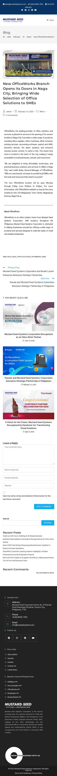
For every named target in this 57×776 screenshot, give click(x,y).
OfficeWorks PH (14, 689)
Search (6, 519)
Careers (10, 662)
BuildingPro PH (13, 693)
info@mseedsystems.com (23, 625)
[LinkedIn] (25, 638)
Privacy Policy (37, 773)
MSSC (9, 257)
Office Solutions (23, 257)
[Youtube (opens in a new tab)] (35, 10)
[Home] (4, 37)
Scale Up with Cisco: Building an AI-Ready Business (22, 536)
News (42, 111)
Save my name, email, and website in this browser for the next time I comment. (27, 497)
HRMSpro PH (12, 682)
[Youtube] (33, 638)
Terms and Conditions (23, 773)
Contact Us (12, 666)
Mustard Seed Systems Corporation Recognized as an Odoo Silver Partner (29, 335)
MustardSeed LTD (14, 697)
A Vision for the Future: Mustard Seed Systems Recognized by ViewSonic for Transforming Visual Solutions (28, 425)
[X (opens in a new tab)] (22, 10)
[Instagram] (17, 638)
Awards (11, 658)
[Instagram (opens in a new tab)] (28, 10)
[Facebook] (9, 638)
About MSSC (12, 654)
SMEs (44, 257)
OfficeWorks (24, 189)
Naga (14, 257)
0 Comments (12, 115)
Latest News (12, 670)
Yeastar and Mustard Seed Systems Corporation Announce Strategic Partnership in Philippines (28, 379)
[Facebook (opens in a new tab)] (25, 10)
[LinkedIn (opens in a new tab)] (32, 10)
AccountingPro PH (14, 686)
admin (9, 111)
